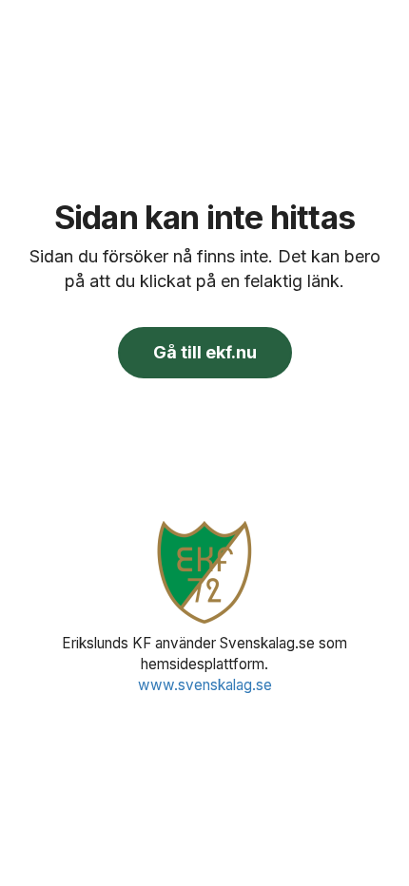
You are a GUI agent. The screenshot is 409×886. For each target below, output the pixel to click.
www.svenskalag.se (205, 685)
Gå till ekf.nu (205, 352)
